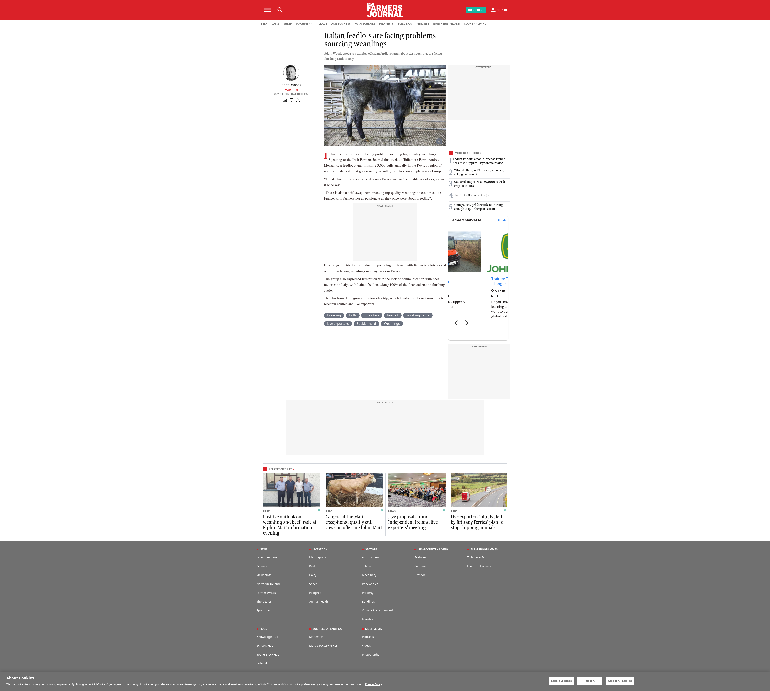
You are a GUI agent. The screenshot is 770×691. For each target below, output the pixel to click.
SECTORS (371, 549)
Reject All (590, 681)
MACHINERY (304, 23)
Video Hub (264, 663)
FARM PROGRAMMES (484, 549)
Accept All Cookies (620, 681)
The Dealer (264, 601)
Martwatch (316, 637)
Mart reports (317, 557)
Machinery (369, 575)
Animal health (318, 601)
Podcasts (368, 637)
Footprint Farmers (479, 566)
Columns (420, 566)
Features (420, 557)
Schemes (263, 566)
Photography (370, 654)
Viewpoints (264, 575)
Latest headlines (268, 557)
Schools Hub (265, 645)
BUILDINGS (405, 23)
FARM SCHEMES (365, 23)
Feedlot (392, 315)
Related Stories (280, 469)
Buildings (368, 601)
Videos (366, 645)
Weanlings (392, 323)
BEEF (264, 23)
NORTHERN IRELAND (446, 23)
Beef (312, 566)
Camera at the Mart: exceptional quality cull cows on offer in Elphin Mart (354, 522)
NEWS (392, 510)
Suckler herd (366, 323)
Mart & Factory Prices (323, 645)
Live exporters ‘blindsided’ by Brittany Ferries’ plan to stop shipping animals (477, 522)
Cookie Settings (561, 681)
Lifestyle (420, 575)
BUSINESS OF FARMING (327, 628)
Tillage (366, 566)
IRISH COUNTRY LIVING (433, 549)
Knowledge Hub (267, 637)
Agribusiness (371, 557)
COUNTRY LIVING (475, 23)
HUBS (263, 628)
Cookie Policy (373, 684)
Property (367, 593)
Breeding (334, 315)
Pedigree (315, 593)
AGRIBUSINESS (341, 23)
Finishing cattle (417, 315)
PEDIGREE (422, 23)
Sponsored (264, 610)
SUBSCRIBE (475, 10)
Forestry (367, 619)
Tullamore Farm (477, 557)
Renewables (370, 584)
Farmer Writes (266, 593)
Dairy (312, 575)
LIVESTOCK (319, 549)
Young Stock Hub (268, 654)
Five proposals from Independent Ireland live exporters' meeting (413, 522)
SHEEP (287, 23)
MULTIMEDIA (373, 628)
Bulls (352, 315)
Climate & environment (377, 610)
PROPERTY (386, 23)
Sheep (313, 584)
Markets (291, 90)
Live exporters (338, 323)
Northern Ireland (268, 584)
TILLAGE (321, 23)
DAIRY (275, 23)
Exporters (371, 315)
